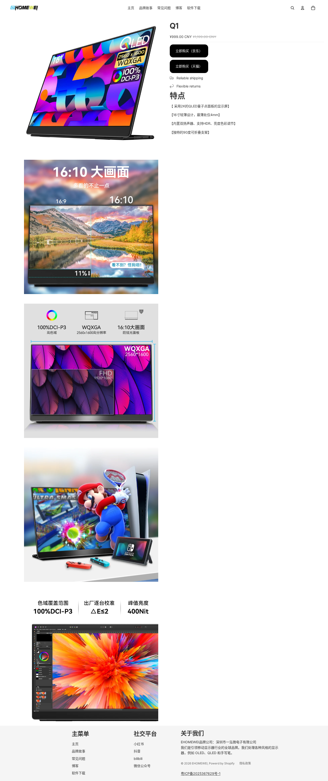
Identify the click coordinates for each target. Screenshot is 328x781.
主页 (75, 744)
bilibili (138, 758)
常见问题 (78, 758)
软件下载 (78, 773)
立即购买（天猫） (189, 66)
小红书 (139, 744)
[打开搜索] (292, 8)
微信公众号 (142, 766)
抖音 (137, 751)
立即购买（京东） (189, 51)
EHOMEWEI (199, 763)
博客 (75, 766)
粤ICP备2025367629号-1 (200, 773)
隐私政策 (245, 763)
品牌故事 (78, 751)
